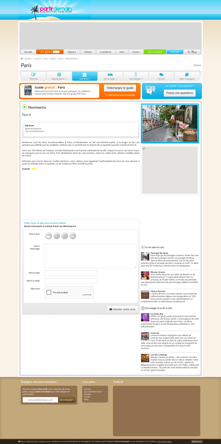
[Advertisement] (142, 25)
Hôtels (88, 51)
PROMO (174, 51)
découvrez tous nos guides (122, 94)
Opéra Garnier (158, 291)
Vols (122, 51)
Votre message (35, 247)
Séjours (72, 51)
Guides (87, 394)
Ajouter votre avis (123, 309)
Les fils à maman (159, 354)
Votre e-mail (33, 280)
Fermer (197, 441)
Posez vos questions (179, 93)
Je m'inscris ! (66, 400)
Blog (86, 399)
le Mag (192, 52)
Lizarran (155, 333)
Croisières (105, 51)
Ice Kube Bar (157, 314)
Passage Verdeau (159, 253)
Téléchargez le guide (119, 88)
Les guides (49, 51)
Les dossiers (155, 51)
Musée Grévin (158, 272)
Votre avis (34, 234)
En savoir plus (165, 441)
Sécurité (35, 288)
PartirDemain (54, 10)
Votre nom (34, 272)
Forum (135, 51)
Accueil (28, 51)
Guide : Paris (50, 87)
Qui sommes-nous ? (93, 391)
